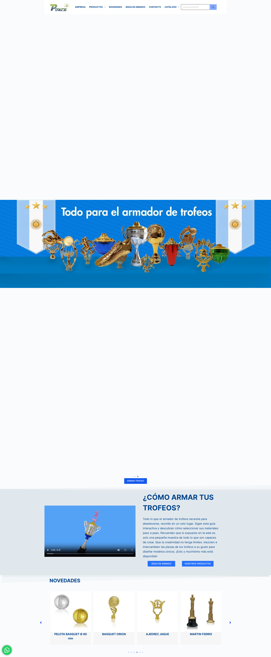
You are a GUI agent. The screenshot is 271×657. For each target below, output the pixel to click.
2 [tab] (131, 652)
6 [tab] (142, 652)
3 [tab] (134, 652)
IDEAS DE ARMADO (135, 7)
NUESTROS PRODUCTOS (198, 563)
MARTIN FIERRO (201, 634)
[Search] (213, 7)
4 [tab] (137, 652)
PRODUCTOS (96, 7)
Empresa (80, 7)
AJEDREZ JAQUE (157, 634)
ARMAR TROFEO (135, 480)
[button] (133, 476)
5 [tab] (139, 652)
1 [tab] (128, 652)
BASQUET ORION (114, 634)
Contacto (155, 7)
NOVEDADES (115, 7)
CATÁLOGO (171, 7)
